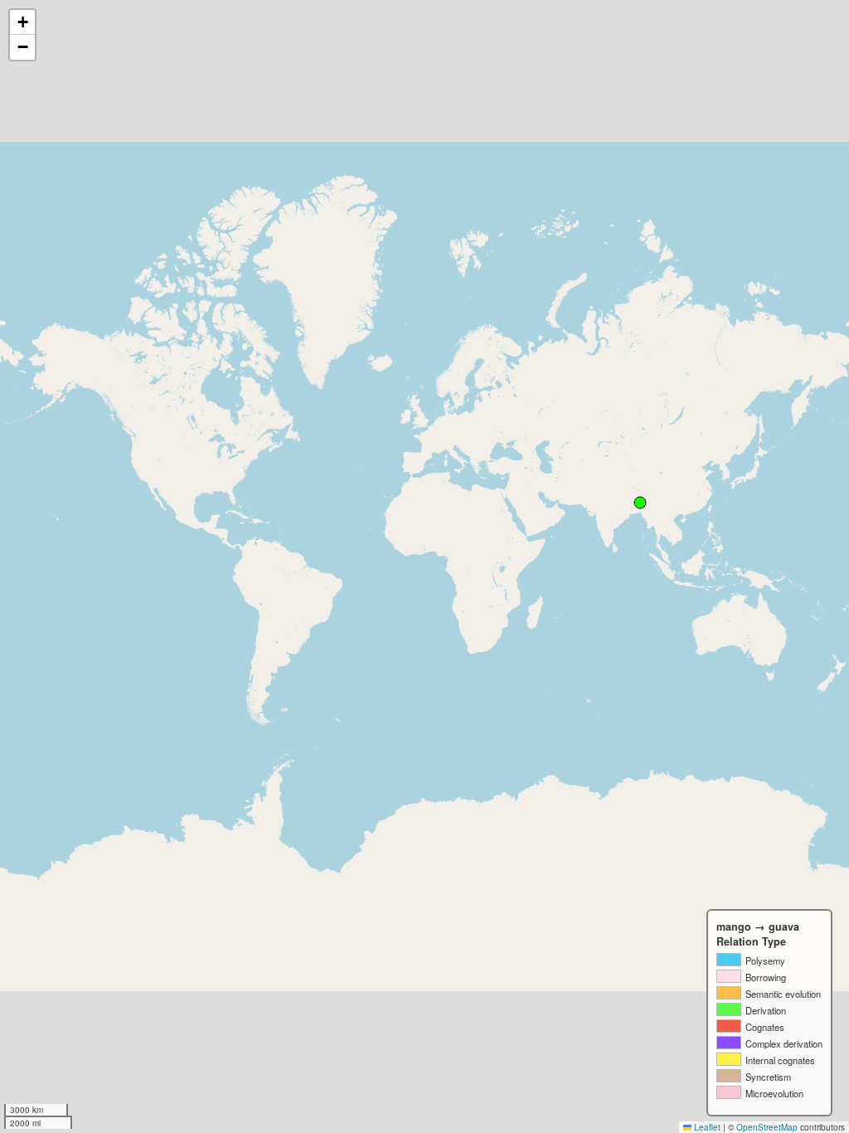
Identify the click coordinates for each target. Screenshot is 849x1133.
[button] (22, 22)
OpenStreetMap (767, 1127)
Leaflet (705, 1127)
